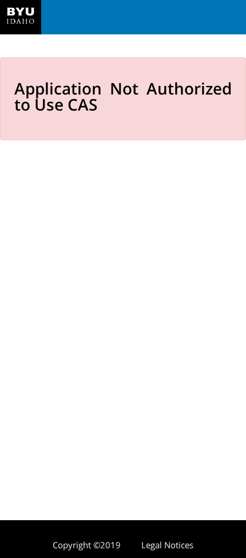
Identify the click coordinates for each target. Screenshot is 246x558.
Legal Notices (167, 545)
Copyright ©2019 (87, 545)
